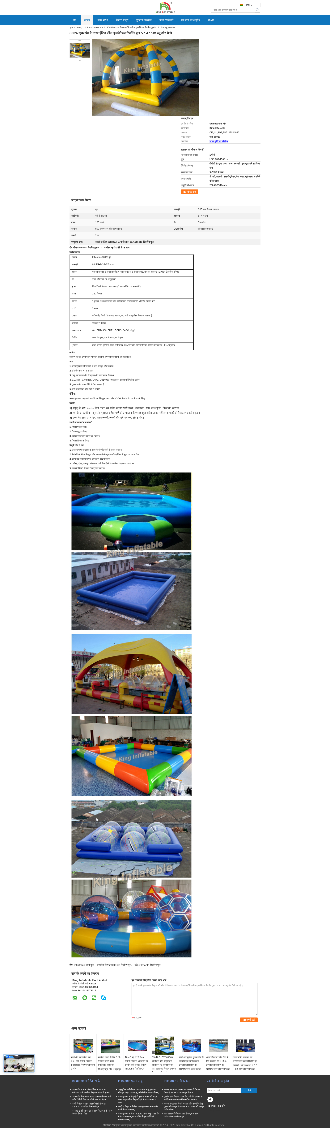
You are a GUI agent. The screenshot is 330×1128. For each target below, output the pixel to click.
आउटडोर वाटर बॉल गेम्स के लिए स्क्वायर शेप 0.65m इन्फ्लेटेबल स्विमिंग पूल (217, 1061)
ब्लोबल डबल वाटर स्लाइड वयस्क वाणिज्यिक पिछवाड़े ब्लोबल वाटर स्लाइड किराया (182, 1091)
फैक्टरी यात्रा (122, 20)
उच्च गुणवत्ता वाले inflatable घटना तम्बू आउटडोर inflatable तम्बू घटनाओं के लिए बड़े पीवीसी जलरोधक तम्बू (138, 1116)
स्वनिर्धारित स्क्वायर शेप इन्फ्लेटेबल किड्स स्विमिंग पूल (245, 1059)
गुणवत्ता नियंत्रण (144, 20)
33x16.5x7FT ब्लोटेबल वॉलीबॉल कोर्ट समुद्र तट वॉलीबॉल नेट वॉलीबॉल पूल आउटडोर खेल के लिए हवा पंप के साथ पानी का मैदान (164, 1065)
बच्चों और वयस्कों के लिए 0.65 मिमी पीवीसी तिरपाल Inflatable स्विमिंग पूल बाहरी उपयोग (83, 1063)
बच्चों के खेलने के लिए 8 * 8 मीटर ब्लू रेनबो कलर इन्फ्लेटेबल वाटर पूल (109, 1061)
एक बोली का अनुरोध (190, 20)
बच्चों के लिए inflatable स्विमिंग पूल (114, 964)
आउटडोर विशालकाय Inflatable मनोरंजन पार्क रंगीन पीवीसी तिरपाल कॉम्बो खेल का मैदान (91, 1098)
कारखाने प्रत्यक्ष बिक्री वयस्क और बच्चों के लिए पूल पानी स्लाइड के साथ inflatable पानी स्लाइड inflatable (184, 1106)
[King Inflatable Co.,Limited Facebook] (211, 1100)
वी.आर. (211, 20)
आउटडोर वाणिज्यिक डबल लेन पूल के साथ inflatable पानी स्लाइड (181, 1115)
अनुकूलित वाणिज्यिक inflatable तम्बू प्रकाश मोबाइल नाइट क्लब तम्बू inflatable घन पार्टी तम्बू (138, 1091)
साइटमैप (222, 1105)
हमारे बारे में (103, 20)
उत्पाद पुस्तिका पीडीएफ (218, 141)
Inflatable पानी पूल (84, 964)
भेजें (249, 1090)
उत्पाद (87, 20)
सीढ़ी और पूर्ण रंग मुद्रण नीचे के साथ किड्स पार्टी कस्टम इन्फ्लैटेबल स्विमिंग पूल (191, 1061)
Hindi (247, 5)
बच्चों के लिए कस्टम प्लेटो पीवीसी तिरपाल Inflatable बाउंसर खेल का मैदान (89, 1105)
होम (74, 20)
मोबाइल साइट (215, 1110)
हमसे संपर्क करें (166, 20)
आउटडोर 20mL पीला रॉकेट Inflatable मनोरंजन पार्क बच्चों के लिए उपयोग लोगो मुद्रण (90, 1091)
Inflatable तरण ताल (94, 27)
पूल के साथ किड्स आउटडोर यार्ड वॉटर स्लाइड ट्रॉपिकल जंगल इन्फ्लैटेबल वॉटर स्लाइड (183, 1098)
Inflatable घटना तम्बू (130, 1080)
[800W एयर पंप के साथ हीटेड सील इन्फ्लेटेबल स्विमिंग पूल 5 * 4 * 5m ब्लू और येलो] (80, 50)
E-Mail (212, 1105)
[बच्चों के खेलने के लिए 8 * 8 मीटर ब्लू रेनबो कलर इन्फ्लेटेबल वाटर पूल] (110, 1045)
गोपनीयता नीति (109, 1125)
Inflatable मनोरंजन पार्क (86, 1080)
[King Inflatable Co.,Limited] (165, 7)
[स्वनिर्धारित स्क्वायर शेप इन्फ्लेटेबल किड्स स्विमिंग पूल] (245, 1045)
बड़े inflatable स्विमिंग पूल (147, 964)
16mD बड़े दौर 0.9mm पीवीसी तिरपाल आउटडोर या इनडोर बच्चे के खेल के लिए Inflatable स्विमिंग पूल (136, 1063)
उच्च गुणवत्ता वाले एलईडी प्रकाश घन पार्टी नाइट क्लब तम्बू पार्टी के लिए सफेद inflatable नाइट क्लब (137, 1099)
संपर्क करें (191, 191)
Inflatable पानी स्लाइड (177, 1080)
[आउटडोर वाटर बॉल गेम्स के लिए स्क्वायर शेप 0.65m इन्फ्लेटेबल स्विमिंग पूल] (218, 1045)
